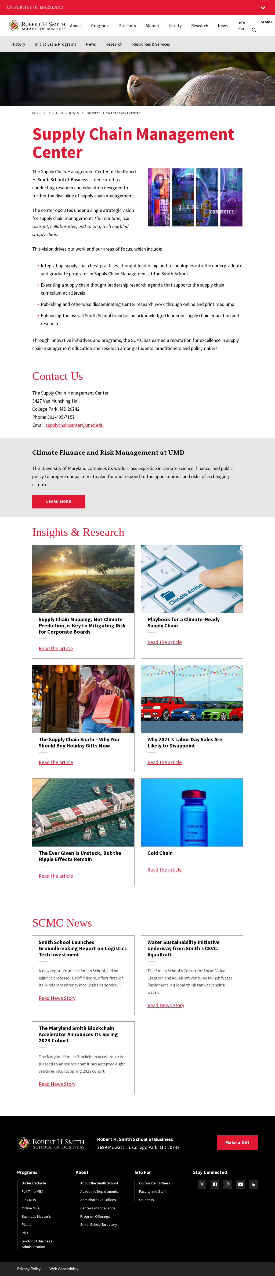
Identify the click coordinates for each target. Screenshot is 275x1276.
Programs (100, 25)
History (18, 44)
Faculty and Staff (152, 1191)
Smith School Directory (98, 1224)
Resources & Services (151, 44)
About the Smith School (99, 1183)
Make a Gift (237, 1142)
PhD (25, 1232)
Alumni (152, 25)
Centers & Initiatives (64, 113)
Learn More (65, 501)
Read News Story (57, 998)
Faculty (175, 25)
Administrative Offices (98, 1199)
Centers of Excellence (97, 1208)
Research (199, 25)
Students (127, 25)
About (75, 25)
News (223, 25)
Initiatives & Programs (55, 44)
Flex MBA (29, 1199)
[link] (83, 601)
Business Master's (36, 1216)
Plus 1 (26, 1224)
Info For (241, 25)
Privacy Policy (29, 1269)
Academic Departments (99, 1191)
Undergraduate (34, 1183)
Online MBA (31, 1208)
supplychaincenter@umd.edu (74, 425)
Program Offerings (95, 1216)
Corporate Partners (154, 1183)
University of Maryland (35, 7)
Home (36, 113)
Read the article (56, 648)
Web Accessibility (63, 1269)
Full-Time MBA (33, 1191)
